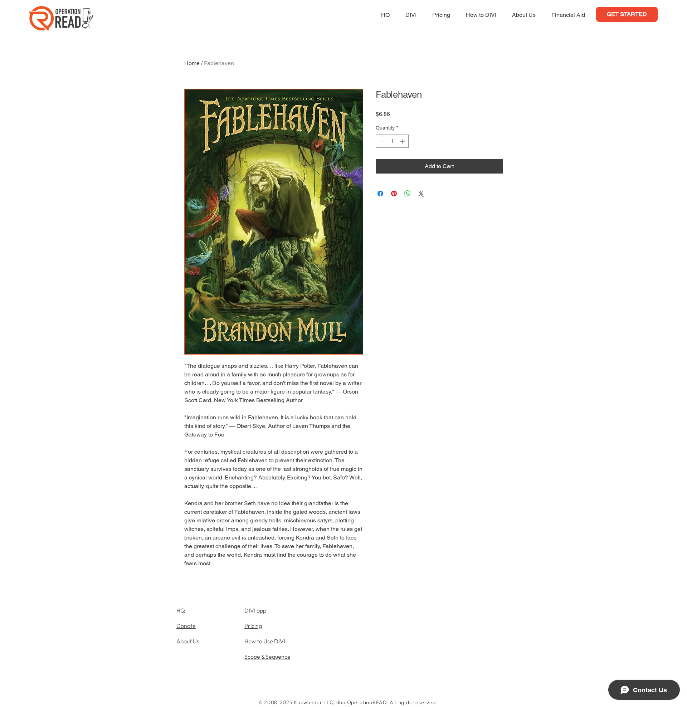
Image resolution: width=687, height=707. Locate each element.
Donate (186, 625)
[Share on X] (421, 193)
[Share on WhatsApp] (407, 193)
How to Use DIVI (264, 641)
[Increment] (403, 141)
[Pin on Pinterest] (394, 193)
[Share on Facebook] (380, 193)
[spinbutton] (392, 141)
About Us (187, 641)
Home (192, 63)
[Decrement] (381, 141)
